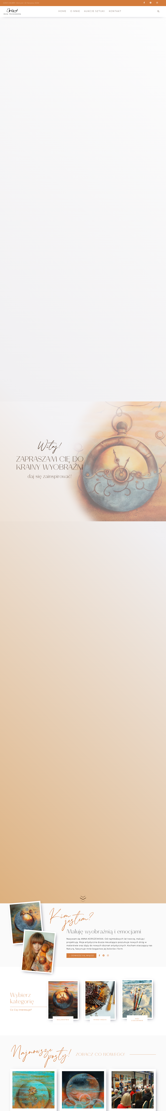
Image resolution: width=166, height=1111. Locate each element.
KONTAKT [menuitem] (115, 11)
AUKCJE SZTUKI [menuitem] (94, 11)
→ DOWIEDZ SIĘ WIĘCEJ (81, 955)
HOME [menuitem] (62, 11)
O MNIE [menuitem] (75, 11)
